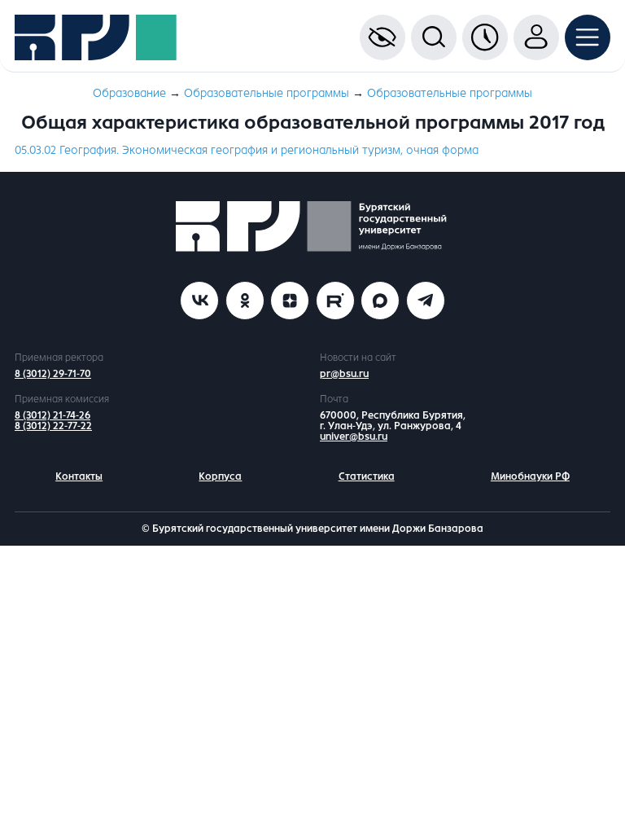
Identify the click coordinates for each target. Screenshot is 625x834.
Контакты (79, 476)
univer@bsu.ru (353, 436)
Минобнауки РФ (530, 476)
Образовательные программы (266, 93)
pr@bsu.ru (344, 374)
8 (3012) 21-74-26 (52, 415)
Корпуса (220, 476)
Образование (129, 93)
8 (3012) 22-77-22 (53, 426)
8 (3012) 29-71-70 (53, 374)
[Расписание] (485, 37)
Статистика (367, 476)
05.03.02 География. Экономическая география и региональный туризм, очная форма (247, 150)
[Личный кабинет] (536, 37)
